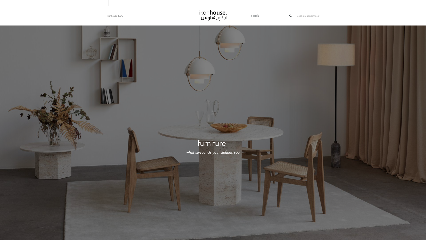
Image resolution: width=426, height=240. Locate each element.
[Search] (291, 15)
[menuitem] (115, 16)
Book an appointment (308, 16)
